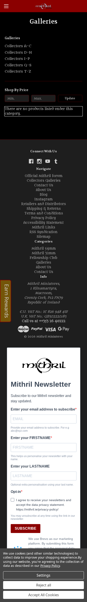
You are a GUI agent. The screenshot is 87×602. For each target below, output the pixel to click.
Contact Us (43, 185)
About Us (43, 190)
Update (70, 98)
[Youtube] (47, 161)
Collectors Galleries (43, 181)
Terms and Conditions (43, 213)
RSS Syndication (43, 232)
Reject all (43, 585)
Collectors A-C (18, 46)
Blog (44, 195)
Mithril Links (43, 227)
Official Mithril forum (43, 176)
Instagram (43, 199)
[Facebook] (31, 161)
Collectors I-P (17, 59)
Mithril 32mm (44, 253)
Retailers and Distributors (43, 204)
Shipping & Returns (44, 209)
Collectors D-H (18, 53)
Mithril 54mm (43, 248)
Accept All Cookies (43, 594)
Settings (43, 575)
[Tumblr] (56, 161)
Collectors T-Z (18, 71)
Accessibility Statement (43, 223)
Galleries (43, 262)
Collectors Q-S (18, 65)
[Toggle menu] (6, 6)
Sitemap (43, 237)
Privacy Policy (43, 218)
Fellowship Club (43, 258)
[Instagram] (39, 161)
